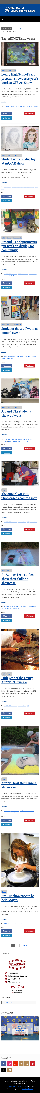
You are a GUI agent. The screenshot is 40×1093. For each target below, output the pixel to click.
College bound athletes (20, 1029)
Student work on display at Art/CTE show (18, 161)
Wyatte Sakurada (14, 276)
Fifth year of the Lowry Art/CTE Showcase (17, 680)
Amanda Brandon (9, 439)
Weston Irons (33, 522)
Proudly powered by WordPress (17, 1086)
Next (36, 1028)
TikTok (3, 1070)
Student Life (11, 70)
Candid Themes (27, 1089)
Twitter (19, 114)
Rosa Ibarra (4, 276)
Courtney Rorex (22, 522)
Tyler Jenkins (9, 358)
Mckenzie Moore (18, 813)
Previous (3, 1028)
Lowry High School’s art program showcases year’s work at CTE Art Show (20, 78)
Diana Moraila (24, 274)
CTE (27, 106)
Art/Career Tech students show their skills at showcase (18, 579)
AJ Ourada (7, 811)
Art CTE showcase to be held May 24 (17, 898)
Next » (24, 945)
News (9, 155)
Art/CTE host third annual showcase (19, 785)
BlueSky (26, 1063)
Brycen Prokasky (12, 441)
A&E (3, 70)
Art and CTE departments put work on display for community (19, 246)
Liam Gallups (24, 441)
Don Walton (7, 608)
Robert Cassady (33, 106)
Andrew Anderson (20, 439)
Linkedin (7, 118)
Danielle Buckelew (28, 187)
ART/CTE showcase (11, 106)
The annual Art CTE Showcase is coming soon (19, 496)
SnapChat (21, 1063)
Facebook (7, 114)
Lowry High (9, 1002)
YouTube (15, 1063)
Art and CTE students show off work (16, 413)
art (5, 106)
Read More (3, 102)
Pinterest (30, 114)
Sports (19, 1026)
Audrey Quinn (21, 106)
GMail (9, 1070)
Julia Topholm (33, 274)
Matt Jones (10, 813)
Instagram (9, 1063)
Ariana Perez (7, 187)
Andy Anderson (8, 606)
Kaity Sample (27, 356)
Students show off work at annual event (19, 331)
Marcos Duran (15, 608)
